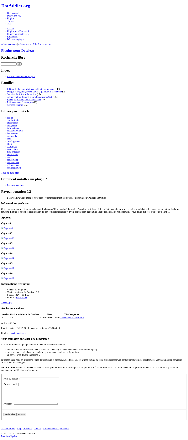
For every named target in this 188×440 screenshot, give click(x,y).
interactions (12, 133)
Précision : (8, 403)
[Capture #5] (94, 268)
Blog (19, 428)
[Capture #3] (94, 248)
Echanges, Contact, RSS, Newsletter (24, 99)
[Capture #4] (94, 258)
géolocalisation (14, 167)
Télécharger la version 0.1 (72, 317)
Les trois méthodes (15, 185)
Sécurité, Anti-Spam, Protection (21, 94)
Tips (9, 23)
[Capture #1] (94, 228)
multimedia (12, 136)
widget (10, 117)
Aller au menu (24, 44)
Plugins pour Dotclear (17, 50)
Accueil (10, 28)
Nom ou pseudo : (12, 378)
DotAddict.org (15, 5)
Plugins (10, 18)
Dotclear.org (13, 13)
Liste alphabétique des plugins (21, 76)
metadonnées (13, 162)
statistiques (12, 146)
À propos (27, 428)
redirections (12, 160)
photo (9, 144)
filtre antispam (13, 152)
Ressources (12, 36)
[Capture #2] (94, 238)
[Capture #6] (94, 278)
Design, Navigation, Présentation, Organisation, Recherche (34, 91)
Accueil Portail (8, 428)
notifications (12, 154)
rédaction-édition (15, 130)
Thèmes (10, 21)
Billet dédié (21, 297)
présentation (12, 122)
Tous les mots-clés (10, 172)
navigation (12, 125)
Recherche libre (13, 57)
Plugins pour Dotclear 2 (18, 34)
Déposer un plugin (15, 39)
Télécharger (6, 302)
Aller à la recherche (42, 44)
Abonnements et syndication (56, 428)
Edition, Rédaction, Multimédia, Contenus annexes (30, 89)
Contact (37, 428)
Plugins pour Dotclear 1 (18, 31)
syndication (12, 149)
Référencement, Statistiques (20, 102)
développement (14, 141)
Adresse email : (11, 384)
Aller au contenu (9, 44)
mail (9, 157)
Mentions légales (9, 436)
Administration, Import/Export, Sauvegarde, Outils (30, 97)
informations (13, 128)
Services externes (15, 105)
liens (9, 138)
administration (13, 120)
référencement (13, 165)
